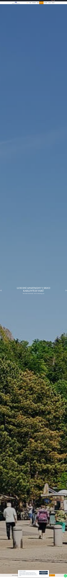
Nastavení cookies (43, 575)
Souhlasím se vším (43, 571)
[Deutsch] (53, 0)
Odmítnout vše (43, 573)
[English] (54, 0)
